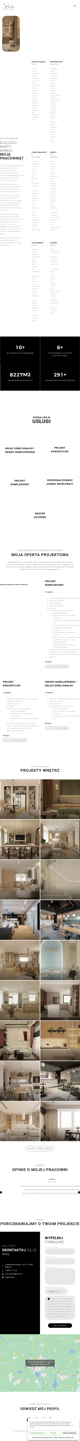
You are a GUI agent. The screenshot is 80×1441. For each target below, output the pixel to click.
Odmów (53, 1433)
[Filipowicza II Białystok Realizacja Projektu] (20, 920)
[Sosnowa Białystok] (20, 1121)
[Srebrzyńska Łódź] (20, 1081)
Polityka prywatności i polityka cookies (42, 1437)
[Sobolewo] (20, 1000)
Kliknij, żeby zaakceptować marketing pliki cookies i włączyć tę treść (40, 1363)
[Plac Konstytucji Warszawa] (20, 799)
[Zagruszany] (20, 839)
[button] (1, 1192)
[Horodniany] (20, 880)
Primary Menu (74, 5)
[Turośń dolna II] (20, 960)
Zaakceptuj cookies (37, 1433)
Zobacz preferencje (69, 1433)
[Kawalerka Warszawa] (20, 1041)
